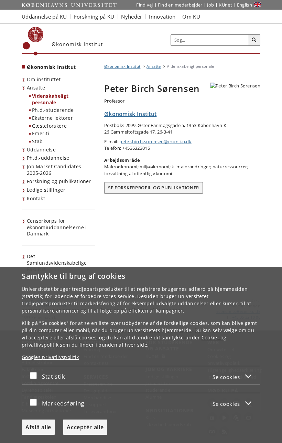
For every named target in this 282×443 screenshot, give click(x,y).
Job (210, 5)
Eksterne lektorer (52, 118)
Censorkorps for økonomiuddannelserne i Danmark (57, 227)
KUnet (225, 5)
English (244, 5)
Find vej (144, 5)
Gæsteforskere (49, 126)
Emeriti (40, 133)
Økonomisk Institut (51, 67)
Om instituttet (44, 79)
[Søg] (254, 40)
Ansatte (36, 87)
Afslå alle (38, 427)
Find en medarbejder (180, 5)
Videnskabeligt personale (50, 99)
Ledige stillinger (46, 190)
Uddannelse (41, 149)
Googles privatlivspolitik (50, 357)
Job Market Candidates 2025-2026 (54, 169)
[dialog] (141, 355)
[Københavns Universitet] (33, 41)
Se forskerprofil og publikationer (153, 187)
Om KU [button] (191, 16)
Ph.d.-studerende (53, 110)
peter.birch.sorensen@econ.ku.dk (155, 141)
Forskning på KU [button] (94, 16)
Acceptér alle (85, 427)
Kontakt (36, 198)
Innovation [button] (162, 16)
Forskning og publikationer (59, 181)
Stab (37, 141)
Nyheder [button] (131, 16)
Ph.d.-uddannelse (48, 158)
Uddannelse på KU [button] (44, 16)
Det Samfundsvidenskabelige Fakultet (57, 262)
